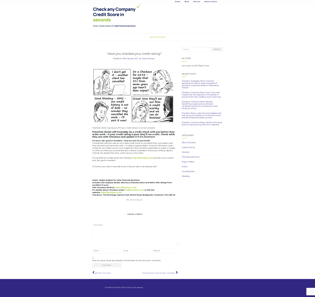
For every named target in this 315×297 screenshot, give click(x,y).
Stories (196, 1)
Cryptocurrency (188, 147)
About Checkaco (189, 142)
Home (177, 1)
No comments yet (134, 200)
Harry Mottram (148, 58)
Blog (187, 1)
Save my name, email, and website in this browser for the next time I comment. (126, 260)
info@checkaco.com (134, 190)
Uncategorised (158, 37)
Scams (185, 166)
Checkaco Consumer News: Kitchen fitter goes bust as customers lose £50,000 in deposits (202, 123)
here (207, 66)
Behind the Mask (103, 273)
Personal (185, 152)
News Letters (211, 1)
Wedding (186, 176)
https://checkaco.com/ (143, 158)
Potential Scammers (190, 157)
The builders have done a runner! (159, 273)
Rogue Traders (188, 162)
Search (217, 49)
